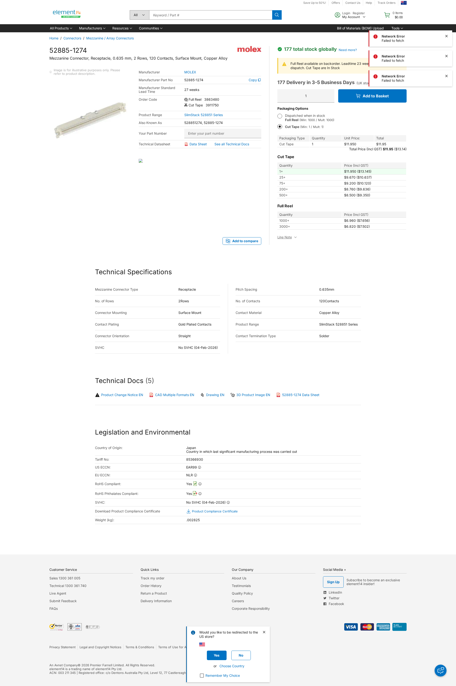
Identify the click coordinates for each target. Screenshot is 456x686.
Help (369, 3)
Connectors (72, 38)
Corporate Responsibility (251, 608)
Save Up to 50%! (314, 3)
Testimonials (241, 586)
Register (359, 13)
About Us (239, 578)
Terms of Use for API (173, 647)
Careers (238, 601)
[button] (60, 28)
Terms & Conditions (139, 647)
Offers (336, 3)
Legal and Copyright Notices (100, 647)
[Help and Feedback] (440, 671)
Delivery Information (156, 601)
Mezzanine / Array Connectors (110, 38)
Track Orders (386, 3)
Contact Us (352, 3)
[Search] (277, 15)
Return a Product (154, 593)
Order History (151, 586)
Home (53, 38)
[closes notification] (446, 16)
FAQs (53, 608)
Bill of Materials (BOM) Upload (360, 28)
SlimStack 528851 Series (203, 115)
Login (346, 13)
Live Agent (57, 593)
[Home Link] (67, 15)
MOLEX (190, 72)
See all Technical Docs (231, 144)
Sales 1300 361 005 (64, 578)
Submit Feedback (63, 601)
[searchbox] (210, 15)
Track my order (152, 578)
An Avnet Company (63, 665)
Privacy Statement (62, 647)
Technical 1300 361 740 (67, 586)
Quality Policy (242, 593)
